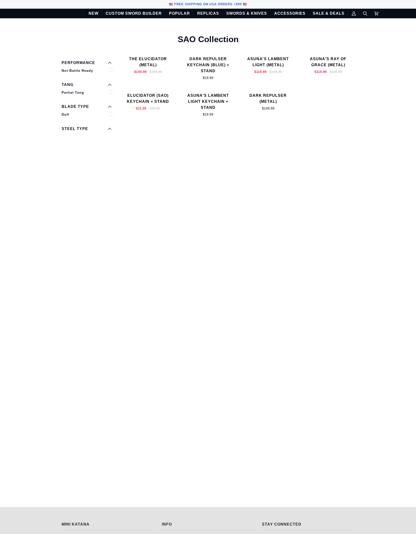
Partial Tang (73, 92)
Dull (65, 114)
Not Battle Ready (77, 70)
